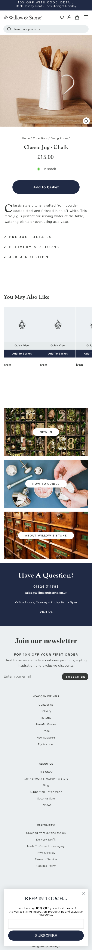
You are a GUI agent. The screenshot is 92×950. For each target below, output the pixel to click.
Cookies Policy (46, 865)
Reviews (46, 805)
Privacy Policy (46, 852)
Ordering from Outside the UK (46, 833)
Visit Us (46, 612)
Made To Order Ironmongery (46, 846)
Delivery (46, 711)
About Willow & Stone (46, 535)
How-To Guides (46, 724)
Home (26, 138)
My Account (46, 744)
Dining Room (59, 138)
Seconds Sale (46, 798)
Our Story (46, 772)
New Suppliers (46, 737)
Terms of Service (46, 859)
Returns (46, 717)
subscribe (75, 676)
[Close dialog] (83, 894)
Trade (46, 731)
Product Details (30, 237)
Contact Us (46, 704)
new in (46, 432)
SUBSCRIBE (46, 935)
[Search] (9, 29)
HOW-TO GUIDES (45, 483)
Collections (40, 138)
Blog (46, 785)
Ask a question (29, 257)
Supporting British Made (46, 791)
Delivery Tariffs (46, 839)
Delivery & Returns (34, 247)
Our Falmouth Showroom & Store (46, 778)
